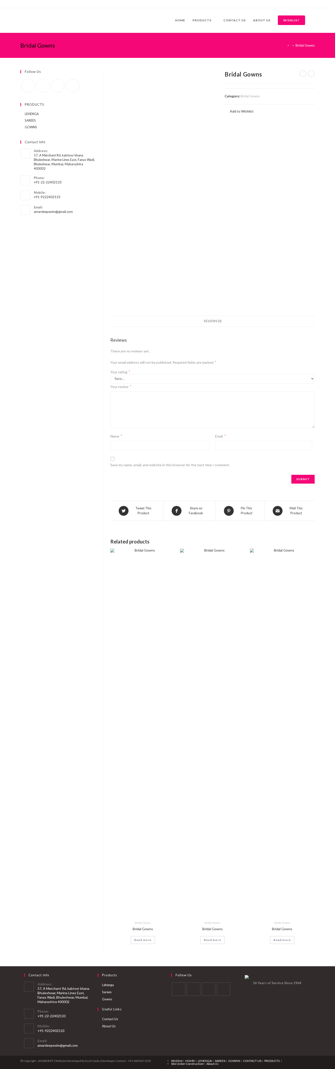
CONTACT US (252, 1061)
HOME (189, 1061)
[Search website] (313, 20)
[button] (239, 111)
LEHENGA (32, 114)
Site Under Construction (187, 1064)
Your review (120, 387)
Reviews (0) (212, 321)
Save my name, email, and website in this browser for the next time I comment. (170, 465)
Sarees (107, 992)
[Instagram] (33, 3)
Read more (143, 940)
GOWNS (31, 127)
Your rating (120, 372)
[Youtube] (38, 3)
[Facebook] (22, 3)
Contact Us (110, 1019)
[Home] (284, 45)
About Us (109, 1026)
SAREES (30, 120)
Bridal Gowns (250, 96)
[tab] (212, 321)
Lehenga (108, 985)
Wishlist (176, 1061)
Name (116, 436)
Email (220, 436)
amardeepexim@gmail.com (53, 212)
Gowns (107, 999)
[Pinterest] (27, 3)
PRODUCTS (272, 1061)
